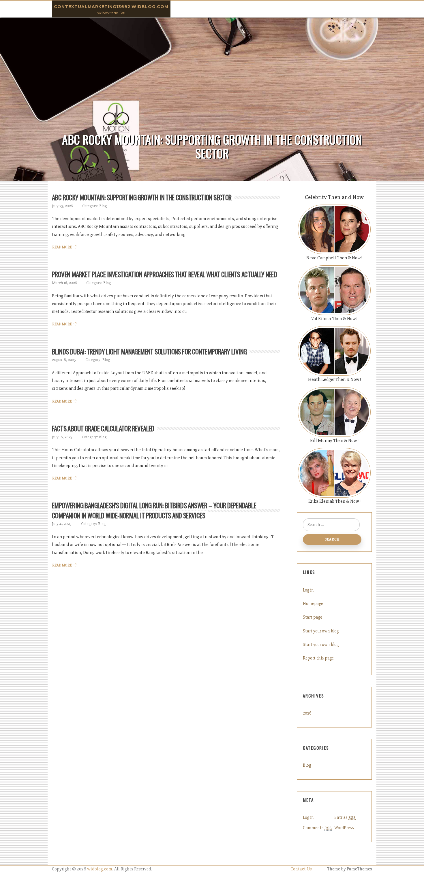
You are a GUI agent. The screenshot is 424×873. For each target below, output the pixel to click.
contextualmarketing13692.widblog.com (111, 6)
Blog (103, 205)
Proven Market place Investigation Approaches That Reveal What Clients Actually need (164, 274)
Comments (317, 827)
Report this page (318, 658)
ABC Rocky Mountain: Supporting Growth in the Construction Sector (142, 197)
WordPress (344, 827)
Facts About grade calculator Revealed (103, 428)
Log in (308, 590)
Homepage (313, 603)
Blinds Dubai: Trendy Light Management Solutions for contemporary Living (149, 351)
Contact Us (301, 869)
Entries (345, 817)
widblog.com (99, 869)
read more (62, 247)
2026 (307, 713)
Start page (312, 617)
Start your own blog (321, 631)
